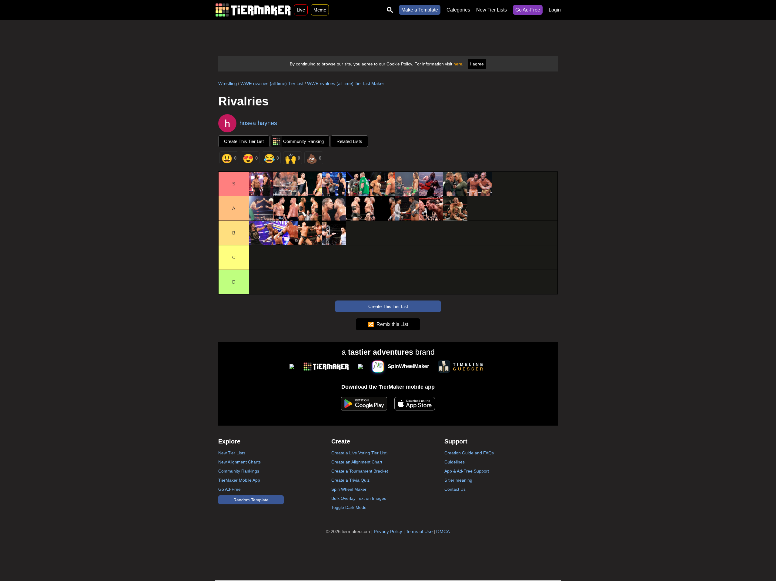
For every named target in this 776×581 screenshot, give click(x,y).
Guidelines (454, 462)
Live (301, 9)
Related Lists (349, 141)
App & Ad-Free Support (466, 471)
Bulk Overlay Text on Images (358, 498)
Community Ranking (303, 141)
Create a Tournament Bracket (359, 471)
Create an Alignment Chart (356, 462)
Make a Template (419, 9)
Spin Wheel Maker (348, 489)
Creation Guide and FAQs (469, 452)
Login (555, 9)
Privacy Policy (388, 531)
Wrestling (227, 83)
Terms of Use (419, 531)
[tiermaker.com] (253, 10)
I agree (477, 63)
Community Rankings (238, 471)
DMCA (443, 531)
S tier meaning (458, 480)
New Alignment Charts (239, 462)
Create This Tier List (244, 141)
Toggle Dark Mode (348, 507)
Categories (458, 9)
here (457, 63)
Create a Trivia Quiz (350, 480)
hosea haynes (258, 123)
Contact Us (455, 489)
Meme (319, 9)
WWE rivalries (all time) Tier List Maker (345, 83)
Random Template (251, 499)
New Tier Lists (491, 9)
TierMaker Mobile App (239, 480)
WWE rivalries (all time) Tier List (271, 83)
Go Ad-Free (527, 9)
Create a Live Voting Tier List (358, 452)
